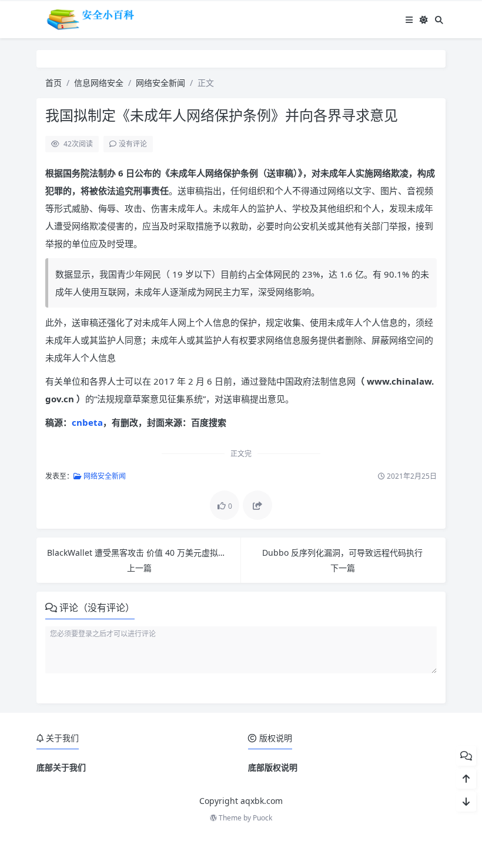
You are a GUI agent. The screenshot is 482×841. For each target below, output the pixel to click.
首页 (53, 82)
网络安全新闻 (160, 82)
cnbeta (87, 422)
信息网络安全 (98, 82)
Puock (262, 818)
